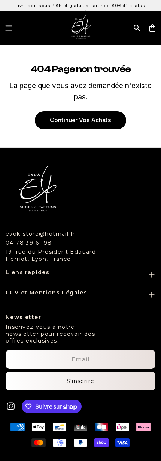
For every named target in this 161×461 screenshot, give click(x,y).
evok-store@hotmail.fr (40, 233)
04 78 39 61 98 (29, 242)
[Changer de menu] (8, 28)
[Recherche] (137, 28)
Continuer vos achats (80, 120)
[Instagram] (11, 406)
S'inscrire (81, 381)
